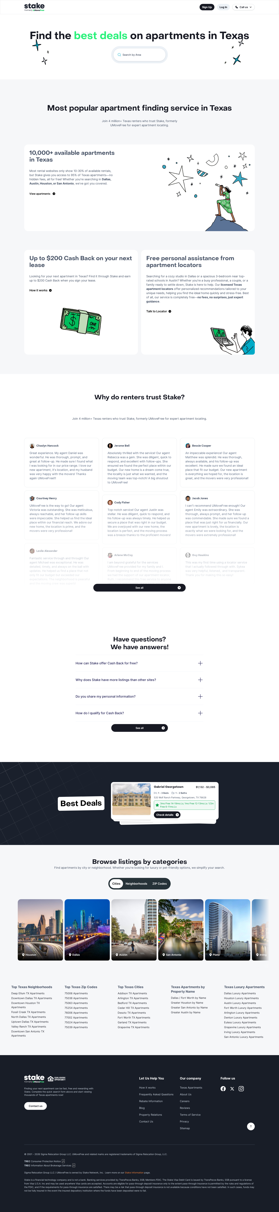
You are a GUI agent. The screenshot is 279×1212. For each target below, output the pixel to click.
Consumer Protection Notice (42, 1161)
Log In (223, 7)
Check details (164, 814)
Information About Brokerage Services (47, 1165)
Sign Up (207, 7)
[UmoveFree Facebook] (223, 1088)
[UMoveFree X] (232, 1088)
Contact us (35, 1106)
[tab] (116, 883)
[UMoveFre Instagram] (241, 1088)
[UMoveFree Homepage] (34, 1078)
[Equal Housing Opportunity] (56, 1078)
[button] (243, 7)
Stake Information (134, 1172)
